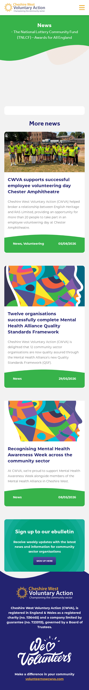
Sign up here (45, 561)
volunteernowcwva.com (44, 679)
